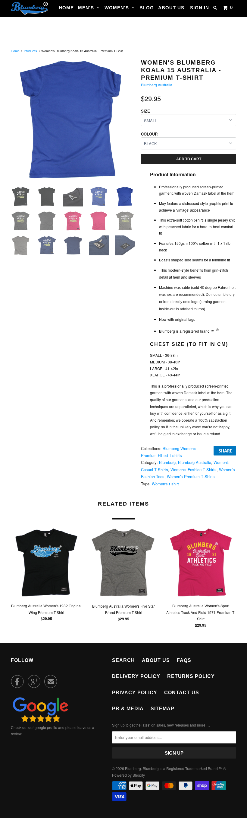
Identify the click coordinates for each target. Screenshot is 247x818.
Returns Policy (191, 676)
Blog (146, 7)
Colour (149, 134)
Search (123, 660)
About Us (171, 7)
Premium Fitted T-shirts (161, 455)
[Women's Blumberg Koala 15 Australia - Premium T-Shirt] (73, 120)
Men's (87, 7)
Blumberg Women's (179, 448)
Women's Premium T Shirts (191, 476)
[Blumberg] (29, 8)
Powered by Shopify (128, 775)
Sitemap (162, 708)
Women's (118, 7)
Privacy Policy (134, 692)
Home (66, 7)
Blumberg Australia (156, 84)
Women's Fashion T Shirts (193, 469)
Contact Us (181, 692)
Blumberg (167, 462)
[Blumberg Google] (40, 720)
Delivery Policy (136, 676)
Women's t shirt (165, 484)
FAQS (184, 660)
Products (30, 50)
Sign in (199, 7)
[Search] (215, 7)
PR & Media (128, 708)
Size (145, 111)
